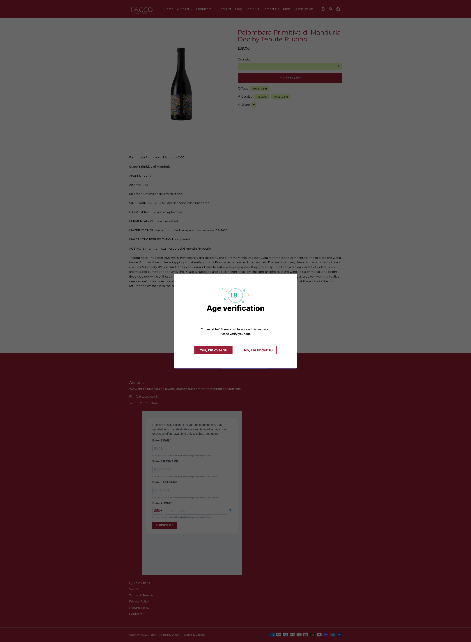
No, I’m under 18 (258, 350)
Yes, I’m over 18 (213, 350)
